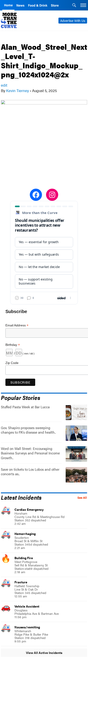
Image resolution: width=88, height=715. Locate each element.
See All (82, 498)
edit (4, 85)
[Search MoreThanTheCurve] (74, 5)
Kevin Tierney (17, 90)
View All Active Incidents (44, 652)
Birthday (12, 345)
